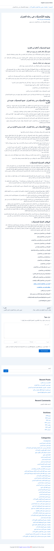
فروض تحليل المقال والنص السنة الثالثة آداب (41, 515)
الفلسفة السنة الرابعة (46, 466)
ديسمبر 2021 (48, 422)
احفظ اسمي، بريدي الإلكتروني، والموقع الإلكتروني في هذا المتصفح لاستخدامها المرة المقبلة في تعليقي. (26, 346)
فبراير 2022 (48, 418)
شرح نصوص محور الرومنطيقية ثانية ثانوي (41, 506)
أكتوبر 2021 (48, 427)
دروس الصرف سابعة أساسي (44, 482)
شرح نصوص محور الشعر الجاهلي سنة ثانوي (41, 508)
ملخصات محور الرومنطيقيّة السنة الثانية (42, 522)
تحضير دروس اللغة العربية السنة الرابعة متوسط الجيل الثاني (37, 473)
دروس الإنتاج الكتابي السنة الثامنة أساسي (41, 480)
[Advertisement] (27, 34)
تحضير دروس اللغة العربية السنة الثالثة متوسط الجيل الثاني (37, 471)
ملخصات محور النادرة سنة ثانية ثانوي (42, 529)
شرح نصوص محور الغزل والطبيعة (43, 510)
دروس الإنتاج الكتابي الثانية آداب (43, 475)
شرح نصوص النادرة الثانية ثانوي (43, 501)
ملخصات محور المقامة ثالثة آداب (43, 527)
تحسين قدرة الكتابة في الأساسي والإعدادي (41, 468)
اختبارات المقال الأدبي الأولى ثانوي (43, 452)
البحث (49, 368)
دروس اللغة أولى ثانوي (46, 487)
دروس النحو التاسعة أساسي (44, 489)
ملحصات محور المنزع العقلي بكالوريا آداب (41, 520)
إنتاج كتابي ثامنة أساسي (45, 445)
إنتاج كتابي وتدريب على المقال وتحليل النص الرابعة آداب (38, 447)
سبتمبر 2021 (48, 429)
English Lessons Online (47, 2)
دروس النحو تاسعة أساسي (45, 492)
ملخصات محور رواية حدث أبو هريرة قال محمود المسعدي (38, 534)
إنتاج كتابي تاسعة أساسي (45, 443)
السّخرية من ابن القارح (46, 382)
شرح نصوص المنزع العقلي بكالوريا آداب (42, 499)
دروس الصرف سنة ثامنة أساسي (43, 485)
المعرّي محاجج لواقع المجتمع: (44, 392)
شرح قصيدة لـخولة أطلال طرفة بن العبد (42, 390)
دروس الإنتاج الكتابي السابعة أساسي (42, 478)
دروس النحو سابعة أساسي (45, 496)
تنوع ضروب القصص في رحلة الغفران (42, 385)
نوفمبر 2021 (48, 425)
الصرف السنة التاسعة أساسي (44, 464)
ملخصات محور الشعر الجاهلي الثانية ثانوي (41, 524)
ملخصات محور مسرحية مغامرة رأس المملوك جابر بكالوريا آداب (37, 536)
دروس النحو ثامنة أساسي (45, 494)
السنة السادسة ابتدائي (46, 461)
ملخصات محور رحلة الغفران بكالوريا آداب (41, 531)
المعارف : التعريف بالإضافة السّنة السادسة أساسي (39, 387)
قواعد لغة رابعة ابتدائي (46, 517)
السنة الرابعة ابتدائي (46, 459)
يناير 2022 (48, 420)
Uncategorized (47, 441)
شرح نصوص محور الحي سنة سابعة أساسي (41, 503)
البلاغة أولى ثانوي (47, 455)
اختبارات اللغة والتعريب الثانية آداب (43, 450)
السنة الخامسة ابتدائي (46, 457)
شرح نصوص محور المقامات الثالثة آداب (42, 513)
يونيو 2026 (48, 415)
